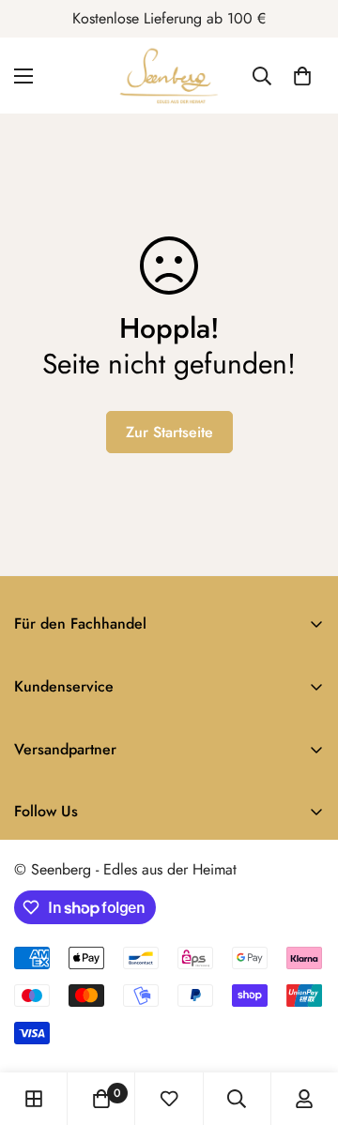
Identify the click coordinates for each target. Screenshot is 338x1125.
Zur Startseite (169, 432)
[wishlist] (169, 1098)
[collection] (33, 1098)
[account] (304, 1098)
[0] (302, 76)
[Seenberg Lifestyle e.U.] (169, 76)
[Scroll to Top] (304, 1025)
